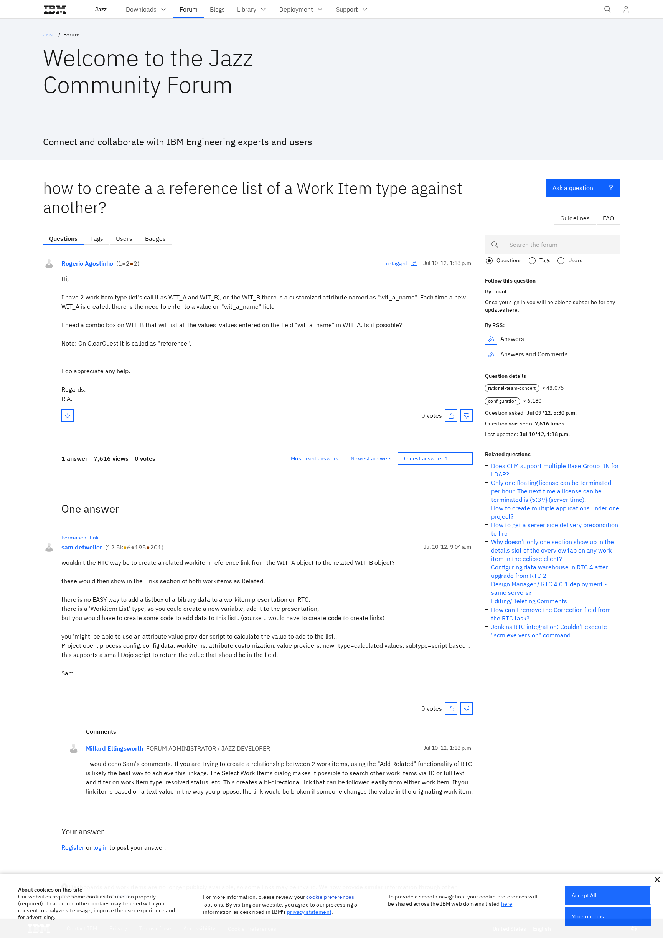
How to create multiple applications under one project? (555, 512)
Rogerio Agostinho (87, 263)
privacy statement (309, 911)
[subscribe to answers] (491, 339)
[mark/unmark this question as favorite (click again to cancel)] (67, 415)
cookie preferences (330, 896)
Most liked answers (314, 458)
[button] (657, 879)
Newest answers (371, 458)
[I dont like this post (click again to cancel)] (466, 415)
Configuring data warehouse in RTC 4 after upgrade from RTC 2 (549, 571)
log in (100, 847)
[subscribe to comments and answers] (491, 354)
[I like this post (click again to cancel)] (451, 415)
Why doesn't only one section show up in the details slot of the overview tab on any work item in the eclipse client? (552, 550)
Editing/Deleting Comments (529, 601)
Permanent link (80, 537)
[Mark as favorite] (67, 415)
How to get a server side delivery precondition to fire (554, 529)
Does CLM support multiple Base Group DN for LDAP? (555, 470)
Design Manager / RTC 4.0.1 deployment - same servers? (549, 588)
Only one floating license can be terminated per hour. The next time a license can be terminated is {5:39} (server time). (551, 491)
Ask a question (572, 188)
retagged (396, 263)
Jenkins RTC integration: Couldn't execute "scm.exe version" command (549, 631)
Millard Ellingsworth (114, 748)
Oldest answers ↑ (426, 458)
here (507, 903)
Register (72, 847)
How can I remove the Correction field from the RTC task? (551, 614)
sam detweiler (81, 547)
